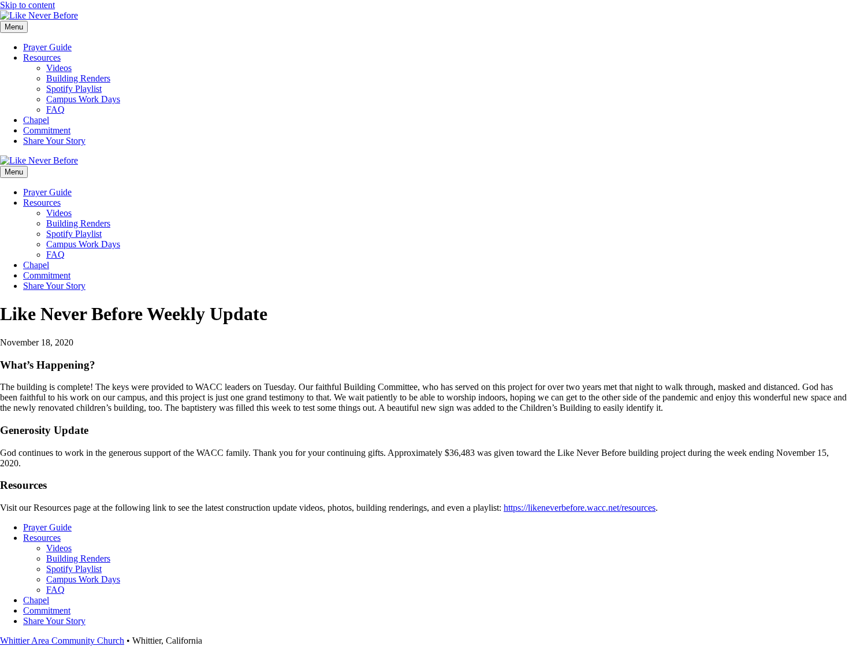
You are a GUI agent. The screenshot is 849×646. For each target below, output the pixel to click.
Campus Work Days (83, 99)
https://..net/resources (580, 508)
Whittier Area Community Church (62, 640)
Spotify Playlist (74, 89)
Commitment (46, 130)
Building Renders (78, 78)
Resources (42, 57)
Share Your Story (54, 141)
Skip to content (27, 5)
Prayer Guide (47, 47)
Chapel (36, 120)
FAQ (55, 109)
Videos (59, 68)
